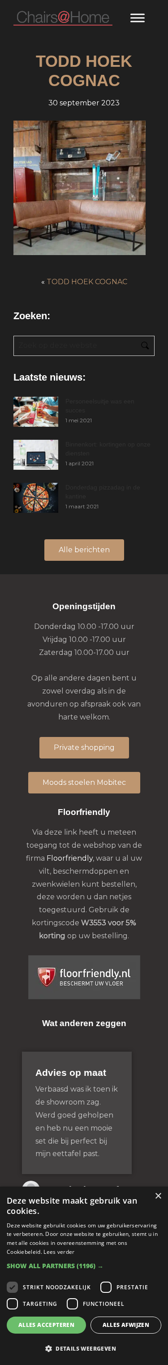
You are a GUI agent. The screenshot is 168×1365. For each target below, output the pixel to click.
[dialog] (84, 1276)
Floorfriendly (70, 858)
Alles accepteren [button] (46, 1325)
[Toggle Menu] (137, 17)
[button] (84, 1265)
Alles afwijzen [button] (126, 1325)
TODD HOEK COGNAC (87, 281)
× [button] (158, 1196)
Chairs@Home (63, 18)
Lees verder (58, 1252)
